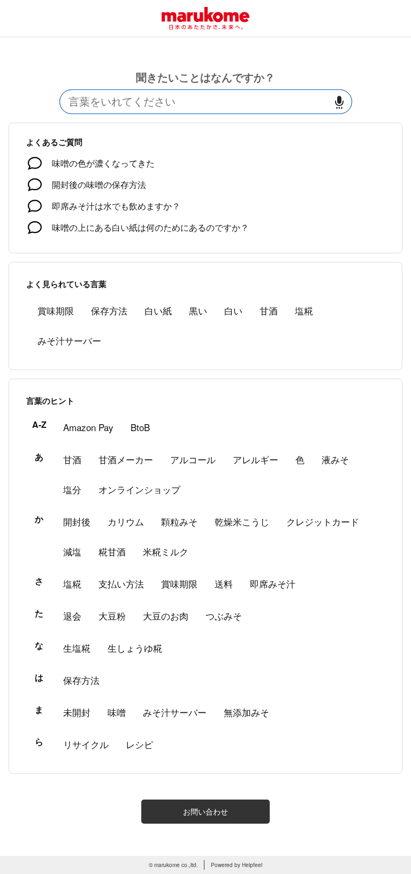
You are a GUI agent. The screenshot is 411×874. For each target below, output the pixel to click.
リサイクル (86, 744)
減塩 (72, 551)
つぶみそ (224, 615)
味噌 (117, 712)
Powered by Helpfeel (236, 865)
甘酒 (269, 310)
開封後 (76, 521)
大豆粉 (112, 615)
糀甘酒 (112, 551)
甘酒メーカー (125, 459)
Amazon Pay (88, 427)
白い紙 (158, 310)
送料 (224, 583)
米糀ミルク (165, 551)
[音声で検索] (339, 102)
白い (233, 310)
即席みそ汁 (272, 583)
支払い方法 (121, 583)
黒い (198, 310)
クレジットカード (322, 521)
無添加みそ (246, 712)
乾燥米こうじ (242, 521)
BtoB (140, 427)
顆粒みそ (179, 521)
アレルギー (255, 459)
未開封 (76, 712)
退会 (72, 615)
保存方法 (109, 310)
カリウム (126, 521)
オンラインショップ (139, 489)
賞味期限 (55, 310)
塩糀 (304, 310)
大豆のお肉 (165, 615)
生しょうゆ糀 (135, 647)
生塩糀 (76, 647)
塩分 (72, 489)
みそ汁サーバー (69, 340)
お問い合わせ (205, 811)
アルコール (193, 459)
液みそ (335, 459)
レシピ (139, 744)
